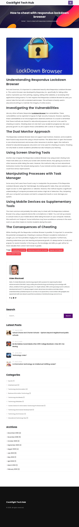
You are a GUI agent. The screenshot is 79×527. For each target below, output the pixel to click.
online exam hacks (13, 254)
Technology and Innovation (18, 389)
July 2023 (12, 453)
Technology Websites (16, 401)
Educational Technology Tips (18, 418)
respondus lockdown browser (37, 250)
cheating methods (19, 250)
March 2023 (13, 465)
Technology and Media (16, 397)
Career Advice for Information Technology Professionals (26, 406)
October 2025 (13, 441)
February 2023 (14, 469)
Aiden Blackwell (16, 278)
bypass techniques (56, 250)
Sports (11, 381)
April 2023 (12, 461)
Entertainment (13, 385)
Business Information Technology (19, 393)
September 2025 (14, 445)
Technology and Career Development (21, 410)
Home (23, 21)
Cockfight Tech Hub (20, 3)
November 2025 (14, 437)
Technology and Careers (17, 414)
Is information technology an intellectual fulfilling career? (34, 364)
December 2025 (14, 433)
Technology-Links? (19, 355)
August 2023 (13, 449)
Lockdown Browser (39, 113)
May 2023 (12, 457)
